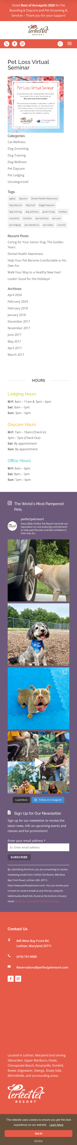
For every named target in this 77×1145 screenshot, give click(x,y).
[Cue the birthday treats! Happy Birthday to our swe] (38, 634)
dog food (30, 205)
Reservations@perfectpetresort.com (42, 967)
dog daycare (15, 205)
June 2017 (14, 335)
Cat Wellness (17, 142)
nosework (14, 218)
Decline (38, 1140)
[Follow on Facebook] (14, 43)
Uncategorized (18, 182)
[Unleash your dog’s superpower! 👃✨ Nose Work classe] (38, 570)
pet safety (48, 224)
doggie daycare (47, 205)
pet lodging (15, 224)
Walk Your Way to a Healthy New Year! (34, 272)
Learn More (56, 1124)
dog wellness (32, 211)
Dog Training (17, 155)
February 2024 (18, 301)
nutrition (27, 218)
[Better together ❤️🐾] (38, 762)
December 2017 (19, 321)
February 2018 (18, 308)
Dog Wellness (17, 162)
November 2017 (19, 328)
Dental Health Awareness (44, 198)
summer (61, 224)
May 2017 (14, 341)
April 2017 (15, 348)
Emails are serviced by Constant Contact (37, 901)
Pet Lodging (16, 175)
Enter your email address (27, 841)
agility (12, 198)
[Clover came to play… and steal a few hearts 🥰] (38, 698)
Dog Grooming (18, 148)
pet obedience (31, 224)
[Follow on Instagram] (22, 43)
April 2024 (15, 295)
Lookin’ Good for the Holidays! (29, 279)
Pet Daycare (16, 168)
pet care (56, 218)
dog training (15, 211)
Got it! (38, 1133)
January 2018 (17, 315)
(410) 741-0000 (26, 957)
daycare (23, 198)
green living (49, 211)
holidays (62, 211)
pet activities (42, 218)
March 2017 (16, 355)
